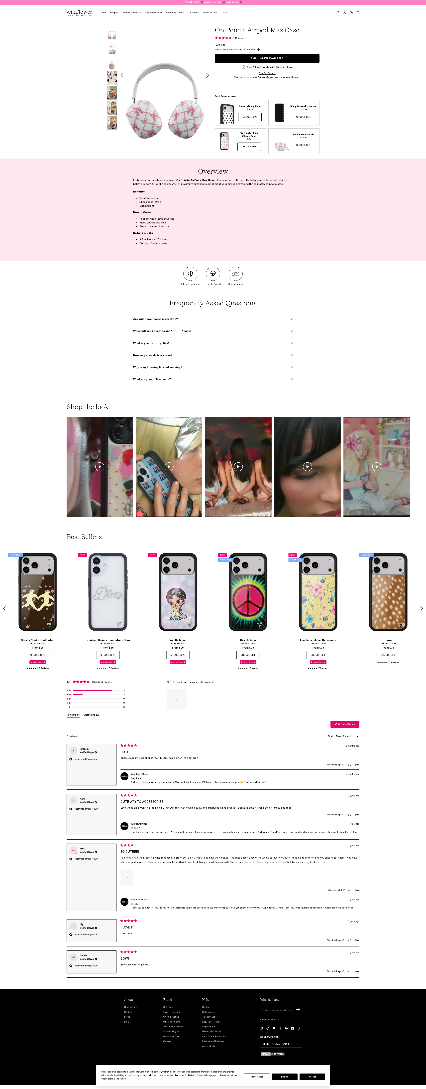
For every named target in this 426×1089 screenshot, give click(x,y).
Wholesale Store (171, 1021)
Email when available (267, 58)
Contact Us (207, 1007)
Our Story (128, 1012)
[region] (177, 699)
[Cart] (358, 12)
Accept (312, 1077)
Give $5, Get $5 (171, 1016)
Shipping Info (208, 1026)
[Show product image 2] (111, 48)
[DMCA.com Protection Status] (281, 1054)
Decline (284, 1077)
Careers (167, 1041)
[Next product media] (207, 75)
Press (127, 1016)
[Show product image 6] (111, 108)
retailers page (271, 77)
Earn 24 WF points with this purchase (270, 67)
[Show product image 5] (111, 93)
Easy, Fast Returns (211, 1021)
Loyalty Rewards (171, 1012)
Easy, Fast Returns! (267, 73)
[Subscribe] (298, 1010)
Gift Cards (168, 1007)
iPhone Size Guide (211, 1031)
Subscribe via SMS (269, 1019)
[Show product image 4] (111, 78)
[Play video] (99, 466)
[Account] (344, 12)
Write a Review (348, 725)
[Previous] (4, 608)
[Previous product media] (122, 75)
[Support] (351, 12)
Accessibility (208, 1046)
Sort (331, 736)
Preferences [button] (121, 1079)
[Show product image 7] (111, 123)
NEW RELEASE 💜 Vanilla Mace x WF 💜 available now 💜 (213, 2)
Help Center (208, 1012)
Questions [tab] (91, 715)
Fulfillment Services (173, 1026)
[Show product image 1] (111, 33)
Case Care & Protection (214, 1036)
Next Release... (131, 1007)
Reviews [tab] (73, 715)
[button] (338, 12)
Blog (126, 1021)
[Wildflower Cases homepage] (79, 12)
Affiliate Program (171, 1031)
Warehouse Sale (171, 1036)
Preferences (257, 1077)
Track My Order (209, 1016)
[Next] (421, 608)
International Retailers (213, 1041)
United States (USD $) (276, 1044)
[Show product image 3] (111, 63)
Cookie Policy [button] (190, 1075)
